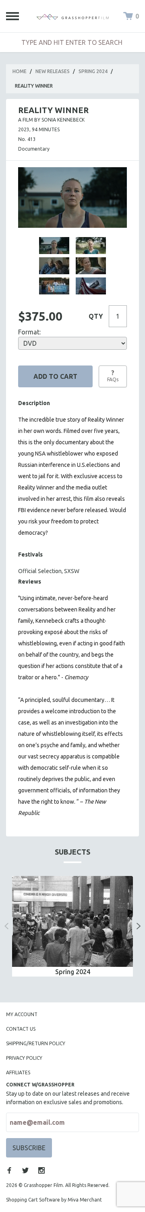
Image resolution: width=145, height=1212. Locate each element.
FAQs (112, 375)
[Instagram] (41, 1170)
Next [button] (138, 926)
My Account (21, 1014)
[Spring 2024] (72, 921)
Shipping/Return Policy (35, 1043)
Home (19, 71)
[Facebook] (9, 1170)
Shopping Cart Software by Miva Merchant (54, 1199)
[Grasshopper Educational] (72, 16)
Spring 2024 (93, 71)
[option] (72, 926)
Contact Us (20, 1028)
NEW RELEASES (52, 71)
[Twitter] (25, 1170)
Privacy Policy (24, 1058)
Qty (96, 316)
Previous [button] (6, 926)
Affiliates (18, 1072)
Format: (29, 332)
